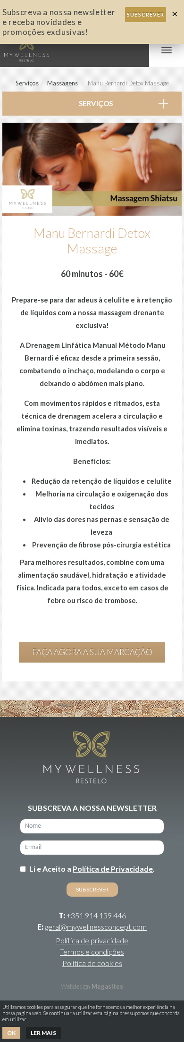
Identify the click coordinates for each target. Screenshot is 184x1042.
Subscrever (145, 14)
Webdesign (75, 986)
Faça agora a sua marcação (92, 652)
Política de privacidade (92, 940)
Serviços (27, 83)
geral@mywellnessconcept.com (96, 926)
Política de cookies (92, 962)
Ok (11, 1032)
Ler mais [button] (43, 1032)
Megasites (107, 986)
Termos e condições (92, 951)
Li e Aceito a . (92, 868)
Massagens (62, 83)
